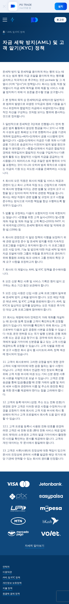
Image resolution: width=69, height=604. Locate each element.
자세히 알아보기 (34, 545)
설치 (60, 6)
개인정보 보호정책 (12, 583)
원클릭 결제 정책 (11, 593)
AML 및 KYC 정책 (11, 577)
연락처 (6, 566)
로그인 (60, 19)
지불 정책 (7, 588)
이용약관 (7, 572)
